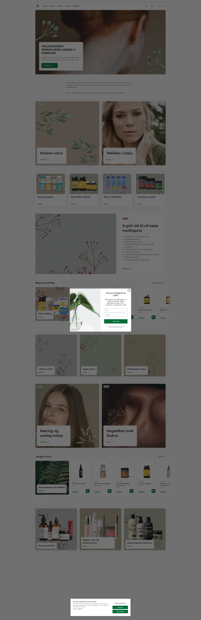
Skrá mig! (116, 321)
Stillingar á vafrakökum (120, 603)
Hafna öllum (120, 607)
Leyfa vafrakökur (120, 611)
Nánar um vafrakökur (78, 608)
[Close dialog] (129, 290)
